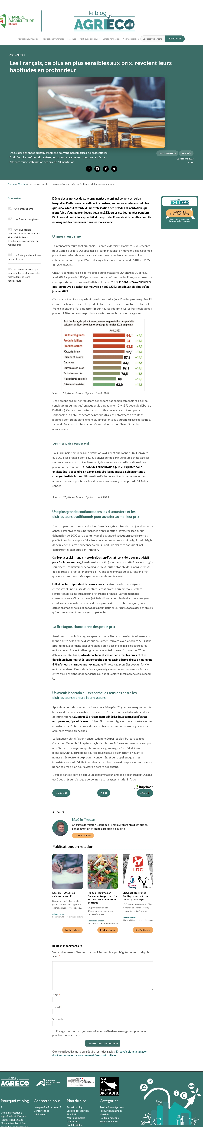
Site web (57, 1019)
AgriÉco (12, 184)
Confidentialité (75, 1125)
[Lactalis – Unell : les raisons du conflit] (67, 871)
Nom (56, 994)
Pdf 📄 (103, 793)
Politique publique (109, 1117)
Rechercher (175, 39)
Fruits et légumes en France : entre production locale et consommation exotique (103, 897)
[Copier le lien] (89, 169)
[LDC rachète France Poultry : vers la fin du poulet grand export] (138, 871)
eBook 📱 (145, 793)
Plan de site (73, 1121)
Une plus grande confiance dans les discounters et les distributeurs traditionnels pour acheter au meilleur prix (24, 237)
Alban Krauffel (129, 917)
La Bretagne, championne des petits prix (24, 257)
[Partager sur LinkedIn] (97, 169)
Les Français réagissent (26, 219)
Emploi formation (111, 38)
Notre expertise (131, 38)
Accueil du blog (75, 1107)
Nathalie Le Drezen (96, 921)
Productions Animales (27, 38)
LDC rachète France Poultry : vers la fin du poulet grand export (135, 896)
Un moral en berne (23, 208)
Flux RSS (71, 1114)
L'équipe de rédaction (78, 1110)
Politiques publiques (89, 38)
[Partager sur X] (114, 169)
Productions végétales (53, 38)
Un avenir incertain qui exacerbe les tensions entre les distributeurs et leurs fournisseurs (24, 275)
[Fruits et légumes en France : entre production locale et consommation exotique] (103, 871)
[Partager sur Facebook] (106, 169)
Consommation (167, 153)
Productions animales (111, 1110)
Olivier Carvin (58, 914)
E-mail (57, 1007)
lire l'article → (72, 930)
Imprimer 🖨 (61, 793)
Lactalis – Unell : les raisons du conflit (63, 894)
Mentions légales (76, 1117)
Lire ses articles (83, 835)
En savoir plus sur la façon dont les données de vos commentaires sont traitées (99, 1053)
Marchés (72, 38)
